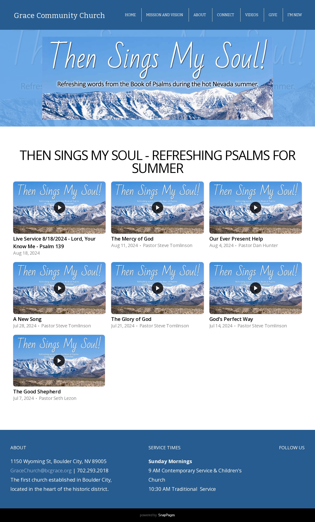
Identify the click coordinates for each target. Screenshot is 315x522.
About (200, 15)
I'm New (295, 15)
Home (130, 15)
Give (273, 15)
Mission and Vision (164, 15)
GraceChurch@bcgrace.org (41, 470)
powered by (157, 515)
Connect (226, 15)
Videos (251, 15)
